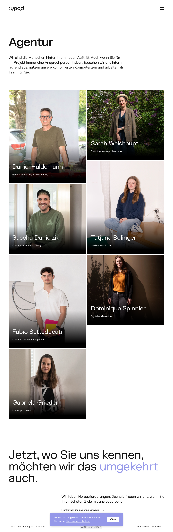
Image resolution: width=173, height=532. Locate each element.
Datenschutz (157, 526)
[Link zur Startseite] (16, 8)
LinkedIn (40, 526)
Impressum (143, 526)
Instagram (28, 526)
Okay (113, 519)
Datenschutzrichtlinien (78, 521)
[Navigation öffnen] (162, 8)
